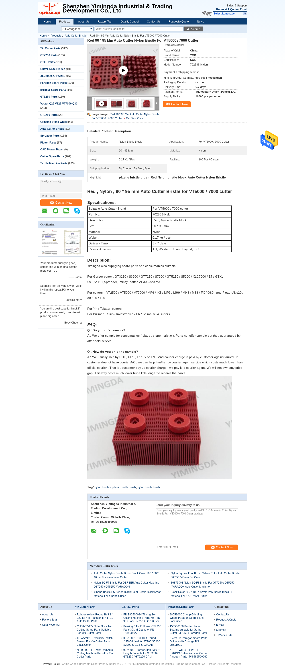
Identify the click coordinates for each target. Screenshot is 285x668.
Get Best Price (134, 118)
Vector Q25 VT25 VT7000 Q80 (58, 103)
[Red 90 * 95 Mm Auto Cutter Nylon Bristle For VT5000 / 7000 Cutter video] (123, 76)
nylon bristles (103, 487)
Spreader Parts (50, 135)
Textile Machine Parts (53, 163)
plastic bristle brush (124, 487)
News (200, 21)
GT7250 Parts (49, 55)
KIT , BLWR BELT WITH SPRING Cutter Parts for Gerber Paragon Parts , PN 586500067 (189, 653)
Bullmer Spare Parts (53, 89)
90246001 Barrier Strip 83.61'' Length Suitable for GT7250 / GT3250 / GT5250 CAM (141, 653)
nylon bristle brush (149, 487)
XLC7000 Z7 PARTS (52, 76)
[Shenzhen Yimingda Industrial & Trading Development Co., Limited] (46, 213)
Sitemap (221, 629)
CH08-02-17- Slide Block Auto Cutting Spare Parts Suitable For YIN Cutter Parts (95, 630)
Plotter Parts (48, 142)
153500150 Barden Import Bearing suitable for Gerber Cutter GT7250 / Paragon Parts (188, 630)
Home (47, 21)
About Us (83, 21)
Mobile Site (225, 635)
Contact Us (153, 21)
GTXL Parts (47, 62)
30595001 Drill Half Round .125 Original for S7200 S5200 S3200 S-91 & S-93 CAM (141, 641)
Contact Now (63, 202)
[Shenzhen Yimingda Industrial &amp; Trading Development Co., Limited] (50, 9)
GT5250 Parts (49, 96)
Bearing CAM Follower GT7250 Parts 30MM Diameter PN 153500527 (142, 630)
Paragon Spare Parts (53, 82)
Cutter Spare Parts (52, 156)
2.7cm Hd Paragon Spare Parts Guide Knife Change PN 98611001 (188, 641)
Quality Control (130, 21)
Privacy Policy (51, 664)
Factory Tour (105, 21)
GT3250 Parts (49, 115)
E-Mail (220, 624)
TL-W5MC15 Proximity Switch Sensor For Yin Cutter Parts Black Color (95, 641)
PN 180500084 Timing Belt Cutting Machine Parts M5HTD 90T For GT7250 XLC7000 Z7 (141, 618)
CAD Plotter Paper (52, 149)
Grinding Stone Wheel (53, 121)
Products (64, 21)
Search (195, 29)
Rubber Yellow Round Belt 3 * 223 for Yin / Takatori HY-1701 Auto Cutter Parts (95, 618)
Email (243, 9)
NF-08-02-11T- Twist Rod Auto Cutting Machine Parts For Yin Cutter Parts (95, 653)
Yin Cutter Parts (50, 48)
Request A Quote (227, 9)
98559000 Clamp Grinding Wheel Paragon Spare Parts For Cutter (187, 618)
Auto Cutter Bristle (76, 35)
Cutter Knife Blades (52, 69)
